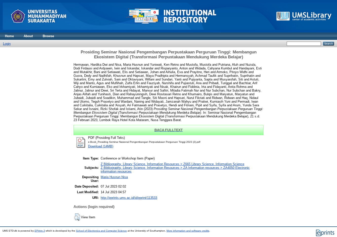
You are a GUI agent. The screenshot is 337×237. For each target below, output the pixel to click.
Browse (48, 36)
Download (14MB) (100, 146)
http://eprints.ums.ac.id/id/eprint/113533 (129, 198)
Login (7, 44)
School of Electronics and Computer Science (101, 230)
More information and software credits (188, 230)
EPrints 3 (40, 230)
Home (9, 36)
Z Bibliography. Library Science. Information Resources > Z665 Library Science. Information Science (172, 164)
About (28, 36)
